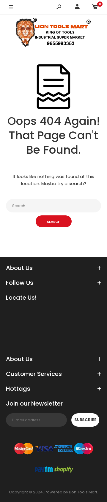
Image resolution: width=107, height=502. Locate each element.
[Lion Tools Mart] (53, 34)
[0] (95, 8)
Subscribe (85, 419)
